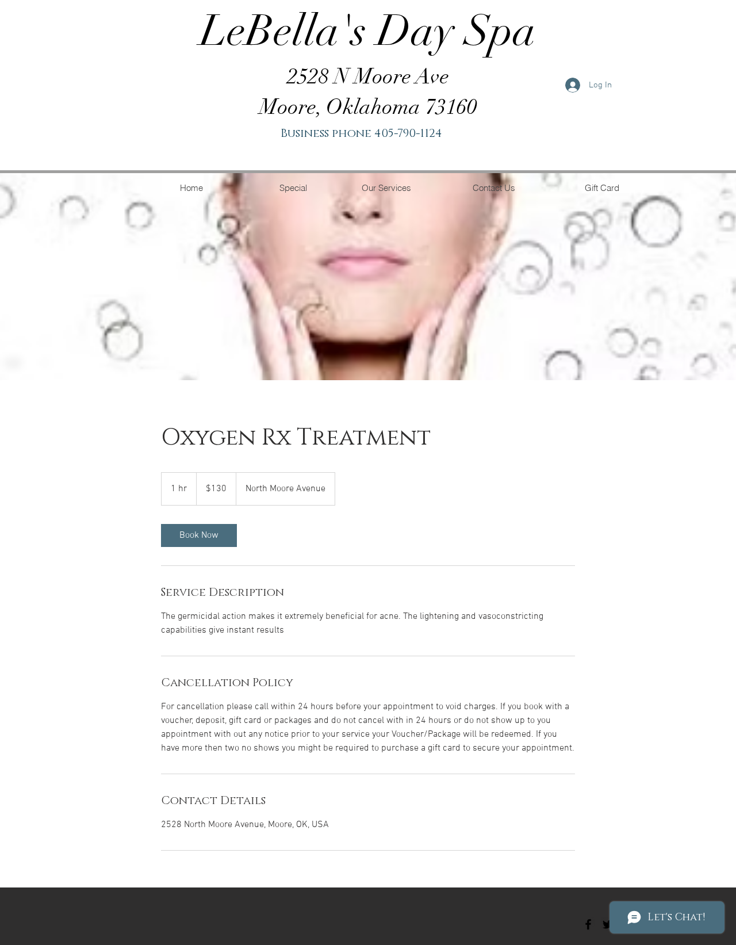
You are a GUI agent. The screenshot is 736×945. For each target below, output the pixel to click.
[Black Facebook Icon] (588, 924)
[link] (199, 535)
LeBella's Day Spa (368, 31)
